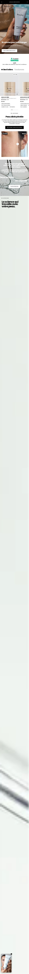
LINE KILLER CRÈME (5, 97)
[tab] (7, 70)
